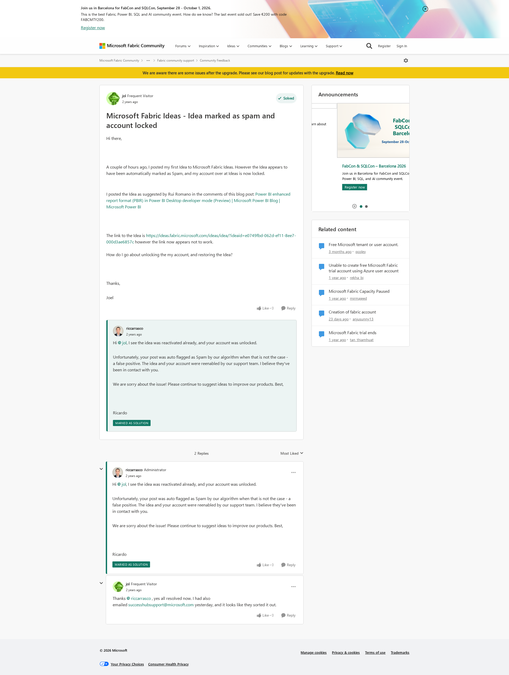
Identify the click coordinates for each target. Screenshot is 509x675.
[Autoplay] (354, 206)
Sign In (402, 46)
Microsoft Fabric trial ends (352, 332)
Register (384, 46)
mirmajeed (358, 298)
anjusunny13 (363, 318)
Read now (344, 72)
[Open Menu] (406, 60)
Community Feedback (215, 60)
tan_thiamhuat (362, 339)
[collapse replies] (101, 469)
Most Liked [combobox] (292, 453)
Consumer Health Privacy (168, 664)
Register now (93, 27)
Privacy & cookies (346, 652)
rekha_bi (356, 277)
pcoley (361, 251)
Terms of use (375, 652)
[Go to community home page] (132, 46)
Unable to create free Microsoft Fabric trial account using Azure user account (363, 268)
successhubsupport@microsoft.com (161, 604)
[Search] (369, 46)
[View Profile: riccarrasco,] (118, 331)
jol (124, 95)
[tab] (360, 206)
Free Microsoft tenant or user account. (363, 244)
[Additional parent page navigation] (148, 60)
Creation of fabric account (352, 312)
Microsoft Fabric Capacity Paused (359, 291)
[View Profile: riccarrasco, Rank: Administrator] (117, 472)
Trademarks (400, 652)
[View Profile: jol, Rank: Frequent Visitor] (113, 98)
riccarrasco (134, 328)
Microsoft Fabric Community (119, 60)
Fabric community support (175, 60)
